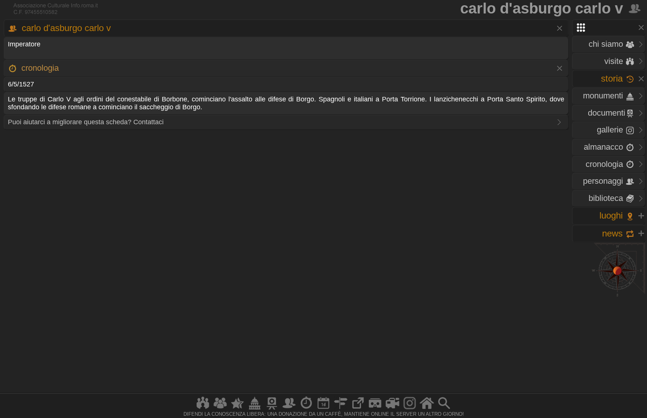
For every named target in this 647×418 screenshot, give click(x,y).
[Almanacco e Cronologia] (306, 409)
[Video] (392, 409)
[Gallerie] (409, 409)
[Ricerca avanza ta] (444, 409)
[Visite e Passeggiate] (203, 409)
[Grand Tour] (237, 409)
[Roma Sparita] (271, 409)
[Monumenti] (254, 409)
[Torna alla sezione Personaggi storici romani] (635, 8)
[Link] (358, 409)
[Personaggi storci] (289, 409)
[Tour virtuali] (375, 409)
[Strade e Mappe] (340, 409)
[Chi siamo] (220, 409)
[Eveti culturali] (323, 409)
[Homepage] (426, 409)
